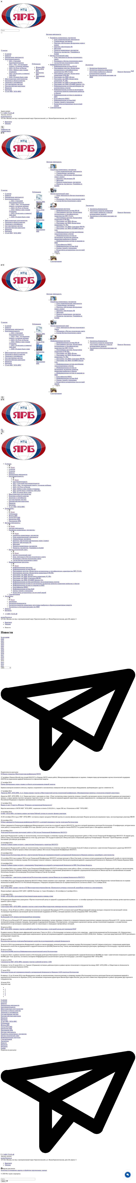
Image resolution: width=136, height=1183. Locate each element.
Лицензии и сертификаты (14, 82)
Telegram (8, 123)
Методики (57, 48)
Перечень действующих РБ (63, 47)
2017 (2, 655)
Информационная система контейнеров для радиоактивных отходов (69, 87)
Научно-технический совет (59, 55)
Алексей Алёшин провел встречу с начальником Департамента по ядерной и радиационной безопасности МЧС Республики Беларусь (46, 865)
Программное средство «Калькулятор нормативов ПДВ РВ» (67, 74)
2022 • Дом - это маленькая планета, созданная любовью (19, 65)
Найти (3, 1181)
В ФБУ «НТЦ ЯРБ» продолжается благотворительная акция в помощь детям (27, 896)
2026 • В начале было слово (18, 77)
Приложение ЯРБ (7, 1030)
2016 (2, 657)
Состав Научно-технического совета (66, 63)
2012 (2, 664)
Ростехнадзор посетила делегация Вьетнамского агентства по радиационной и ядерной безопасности (35, 941)
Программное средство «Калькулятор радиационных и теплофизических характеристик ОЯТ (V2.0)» (67, 70)
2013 (2, 662)
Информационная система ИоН (65, 100)
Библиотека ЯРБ (6, 1028)
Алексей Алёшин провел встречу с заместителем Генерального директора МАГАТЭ (29, 844)
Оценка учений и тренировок (64, 102)
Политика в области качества (15, 80)
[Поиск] (1, 32)
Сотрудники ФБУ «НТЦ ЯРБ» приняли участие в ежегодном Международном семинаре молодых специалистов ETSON (42, 906)
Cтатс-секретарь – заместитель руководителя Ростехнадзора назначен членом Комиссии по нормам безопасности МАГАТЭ (43, 877)
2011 (2, 666)
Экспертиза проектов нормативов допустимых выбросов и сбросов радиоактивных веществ (100, 71)
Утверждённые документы (63, 41)
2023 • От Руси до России (17, 68)
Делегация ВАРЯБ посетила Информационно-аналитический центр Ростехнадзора (29, 951)
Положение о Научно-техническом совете (68, 61)
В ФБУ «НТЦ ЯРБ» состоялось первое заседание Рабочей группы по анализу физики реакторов (33, 813)
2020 (2, 650)
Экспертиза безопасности (98, 68)
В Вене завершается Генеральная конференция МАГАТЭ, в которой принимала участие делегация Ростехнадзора (39, 822)
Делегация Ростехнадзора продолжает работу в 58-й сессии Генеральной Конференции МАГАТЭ (34, 832)
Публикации (36, 64)
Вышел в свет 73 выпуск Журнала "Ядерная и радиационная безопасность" (26, 805)
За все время (5, 637)
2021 (2, 648)
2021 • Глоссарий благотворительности (16, 62)
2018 (2, 653)
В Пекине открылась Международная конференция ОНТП (21, 774)
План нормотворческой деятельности (66, 39)
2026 (2, 639)
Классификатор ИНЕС (61, 98)
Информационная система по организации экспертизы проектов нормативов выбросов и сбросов (69, 91)
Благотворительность (12, 59)
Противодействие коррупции (15, 86)
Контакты (8, 89)
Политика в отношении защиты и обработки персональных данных (24, 1170)
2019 (2, 651)
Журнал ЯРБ (40, 67)
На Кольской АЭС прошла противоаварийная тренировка (20, 917)
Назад (12, 467)
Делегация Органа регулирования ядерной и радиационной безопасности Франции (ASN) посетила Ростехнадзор (40, 972)
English (3, 1048)
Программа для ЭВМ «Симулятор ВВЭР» (68, 82)
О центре (4, 50)
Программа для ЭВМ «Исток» (64, 77)
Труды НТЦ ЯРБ (6, 1027)
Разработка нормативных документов (63, 38)
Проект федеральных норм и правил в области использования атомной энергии (28, 784)
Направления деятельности (14, 57)
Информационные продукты (60, 64)
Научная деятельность (53, 34)
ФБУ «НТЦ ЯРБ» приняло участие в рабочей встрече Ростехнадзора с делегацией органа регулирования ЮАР (38, 929)
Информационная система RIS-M (65, 66)
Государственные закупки (14, 84)
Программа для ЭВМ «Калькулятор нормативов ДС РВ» (66, 79)
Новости (8, 55)
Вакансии (8, 88)
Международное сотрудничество (16, 79)
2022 (2, 646)
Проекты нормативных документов (66, 50)
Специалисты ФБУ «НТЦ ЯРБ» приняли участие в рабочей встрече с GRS (26, 962)
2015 (2, 659)
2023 (2, 644)
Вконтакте (8, 122)
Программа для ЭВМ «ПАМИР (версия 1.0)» (69, 84)
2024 (2, 642)
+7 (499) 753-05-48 (8, 113)
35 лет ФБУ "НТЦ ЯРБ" (13, 91)
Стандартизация (55, 107)
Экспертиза (89, 65)
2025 (2, 641)
